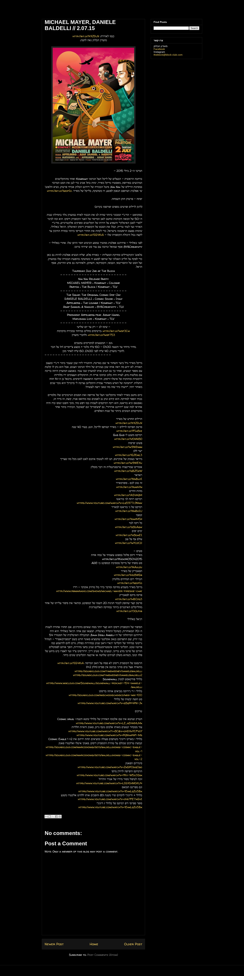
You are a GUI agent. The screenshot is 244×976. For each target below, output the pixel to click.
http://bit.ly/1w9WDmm (127, 447)
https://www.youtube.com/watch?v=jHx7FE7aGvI (110, 799)
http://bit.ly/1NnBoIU (128, 511)
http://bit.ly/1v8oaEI (129, 535)
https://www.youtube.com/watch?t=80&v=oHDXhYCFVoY (105, 731)
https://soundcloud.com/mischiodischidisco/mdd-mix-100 (105, 695)
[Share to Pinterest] (60, 816)
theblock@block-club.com (168, 54)
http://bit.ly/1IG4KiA (91, 235)
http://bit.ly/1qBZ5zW (128, 471)
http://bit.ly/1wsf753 (101, 335)
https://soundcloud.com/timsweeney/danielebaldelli (108, 671)
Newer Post (54, 944)
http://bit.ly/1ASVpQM (128, 495)
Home (94, 944)
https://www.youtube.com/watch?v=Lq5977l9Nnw (109, 503)
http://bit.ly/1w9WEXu (128, 463)
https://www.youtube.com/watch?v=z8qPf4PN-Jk (110, 703)
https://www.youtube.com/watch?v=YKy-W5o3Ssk (109, 775)
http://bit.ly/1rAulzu (129, 567)
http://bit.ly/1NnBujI (129, 479)
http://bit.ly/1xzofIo (59, 191)
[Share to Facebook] (56, 816)
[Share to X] (53, 816)
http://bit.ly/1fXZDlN (86, 36)
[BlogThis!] (49, 816)
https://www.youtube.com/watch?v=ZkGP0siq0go (110, 767)
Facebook (159, 49)
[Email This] (46, 816)
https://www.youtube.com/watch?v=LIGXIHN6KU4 (109, 783)
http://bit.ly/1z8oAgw (128, 527)
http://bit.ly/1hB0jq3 (128, 599)
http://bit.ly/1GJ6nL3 (128, 455)
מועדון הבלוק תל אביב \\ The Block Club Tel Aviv (66, 10)
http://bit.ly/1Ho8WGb (128, 575)
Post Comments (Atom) (102, 955)
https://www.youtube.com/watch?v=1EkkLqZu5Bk (110, 791)
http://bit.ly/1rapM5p (128, 519)
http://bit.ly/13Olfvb (129, 611)
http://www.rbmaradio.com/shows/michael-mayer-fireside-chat (99, 591)
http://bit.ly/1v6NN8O (128, 439)
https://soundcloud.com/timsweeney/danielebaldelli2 (107, 675)
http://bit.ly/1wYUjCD (128, 543)
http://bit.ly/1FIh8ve (129, 431)
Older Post (133, 944)
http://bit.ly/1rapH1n (129, 487)
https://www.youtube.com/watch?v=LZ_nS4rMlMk (109, 723)
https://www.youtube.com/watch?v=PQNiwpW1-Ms (109, 735)
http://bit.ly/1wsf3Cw (116, 331)
